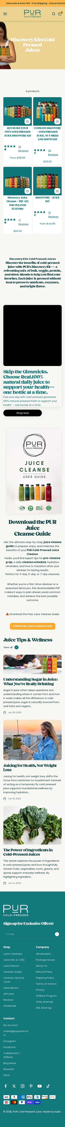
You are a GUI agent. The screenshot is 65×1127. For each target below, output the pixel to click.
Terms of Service (46, 984)
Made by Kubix (52, 1111)
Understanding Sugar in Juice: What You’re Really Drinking (30, 681)
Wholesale (9, 1006)
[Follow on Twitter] (14, 1086)
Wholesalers (43, 954)
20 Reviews (53, 152)
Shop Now (22, 413)
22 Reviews (23, 148)
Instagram (9, 1041)
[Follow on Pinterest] (31, 1086)
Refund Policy (44, 972)
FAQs (6, 1075)
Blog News (9, 1063)
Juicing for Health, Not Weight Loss (30, 767)
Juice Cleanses (12, 954)
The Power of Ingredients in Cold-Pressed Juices (27, 852)
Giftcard (8, 994)
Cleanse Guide (12, 972)
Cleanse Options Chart (13, 980)
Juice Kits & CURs (14, 960)
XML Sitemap (44, 1008)
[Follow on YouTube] (39, 1086)
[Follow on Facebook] (5, 1086)
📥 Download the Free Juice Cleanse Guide (32, 614)
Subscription (11, 988)
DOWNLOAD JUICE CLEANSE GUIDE (32, 626)
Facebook (9, 1047)
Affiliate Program (46, 996)
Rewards (8, 1069)
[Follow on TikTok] (48, 1086)
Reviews (8, 1000)
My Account (10, 1025)
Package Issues (45, 960)
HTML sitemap (44, 1002)
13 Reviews (53, 214)
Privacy (40, 990)
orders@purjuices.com (15, 1033)
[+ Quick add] (27, 121)
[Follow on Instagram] (22, 1086)
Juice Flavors (11, 966)
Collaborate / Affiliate (11, 1055)
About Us (41, 966)
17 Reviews (23, 222)
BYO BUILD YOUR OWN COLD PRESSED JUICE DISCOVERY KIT (17, 131)
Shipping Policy (45, 978)
